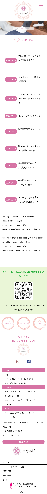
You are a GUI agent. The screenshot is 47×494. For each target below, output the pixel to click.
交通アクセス (23, 441)
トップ (4, 458)
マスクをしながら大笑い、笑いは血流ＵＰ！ (28, 199)
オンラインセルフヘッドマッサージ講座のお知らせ (29, 98)
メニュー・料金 (8, 462)
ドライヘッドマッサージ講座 (13, 466)
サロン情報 (6, 475)
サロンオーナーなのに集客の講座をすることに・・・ (29, 60)
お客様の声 (6, 471)
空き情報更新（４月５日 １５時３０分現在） (29, 182)
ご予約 (4, 479)
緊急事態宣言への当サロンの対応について (29, 165)
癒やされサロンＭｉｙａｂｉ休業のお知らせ (29, 148)
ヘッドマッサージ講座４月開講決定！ (29, 79)
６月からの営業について (29, 116)
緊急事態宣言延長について (29, 131)
